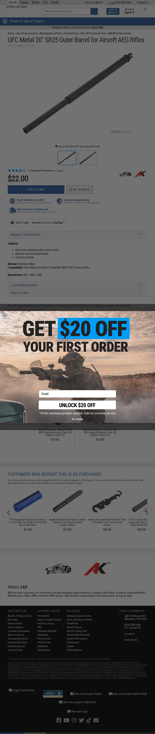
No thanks (77, 419)
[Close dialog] (5, 316)
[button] (77, 408)
